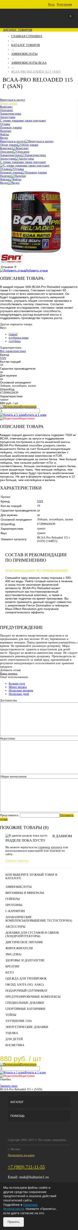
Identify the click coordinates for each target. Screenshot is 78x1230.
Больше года (17, 683)
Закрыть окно (9, 1085)
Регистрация (64, 4)
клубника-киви (19, 337)
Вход (51, 4)
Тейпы (10, 1015)
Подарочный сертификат (26, 990)
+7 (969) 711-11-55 (26, 1166)
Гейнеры (12, 899)
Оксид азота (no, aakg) (24, 984)
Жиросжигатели (19, 948)
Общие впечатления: (13, 776)
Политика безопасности (20, 1207)
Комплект (6, 148)
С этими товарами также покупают (23, 162)
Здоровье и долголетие (25, 960)
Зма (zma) (13, 954)
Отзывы (5, 169)
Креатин (12, 966)
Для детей (14, 1039)
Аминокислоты (18, 886)
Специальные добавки (24, 1002)
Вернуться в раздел (12, 141)
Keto (9, 972)
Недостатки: (8, 738)
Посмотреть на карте (21, 1155)
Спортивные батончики (25, 1008)
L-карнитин (15, 911)
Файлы (4, 179)
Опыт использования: (14, 677)
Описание (6, 151)
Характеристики (10, 155)
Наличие (5, 176)
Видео (4, 182)
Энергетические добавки (26, 1027)
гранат (13, 334)
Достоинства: (9, 700)
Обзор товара (8, 144)
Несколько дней (19, 694)
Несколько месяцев (21, 690)
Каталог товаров (17, 30)
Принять (14, 1222)
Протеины (13, 905)
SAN (3, 358)
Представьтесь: (9, 815)
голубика (15, 341)
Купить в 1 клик (35, 415)
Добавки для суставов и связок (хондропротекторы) (32, 934)
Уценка (11, 1033)
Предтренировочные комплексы (32, 996)
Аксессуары (7, 158)
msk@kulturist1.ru (34, 1177)
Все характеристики (13, 351)
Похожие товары (11, 172)
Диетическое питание (24, 942)
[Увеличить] (36, 251)
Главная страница (16, 860)
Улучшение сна (18, 1021)
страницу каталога (50, 847)
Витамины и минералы (24, 893)
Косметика (14, 1045)
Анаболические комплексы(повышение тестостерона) (38, 919)
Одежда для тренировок (26, 978)
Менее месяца (18, 687)
